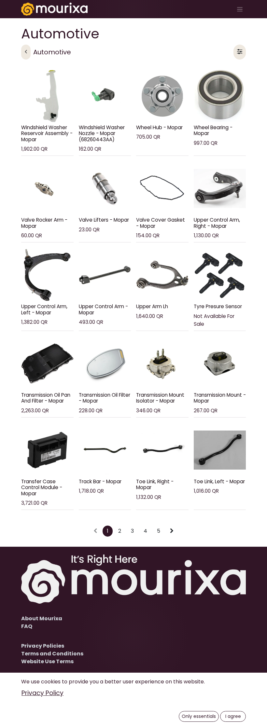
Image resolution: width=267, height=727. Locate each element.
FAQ (26, 626)
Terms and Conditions (52, 653)
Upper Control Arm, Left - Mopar (44, 309)
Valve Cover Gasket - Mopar (160, 222)
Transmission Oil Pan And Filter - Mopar (45, 397)
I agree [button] (233, 716)
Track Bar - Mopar (100, 481)
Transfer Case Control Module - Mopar (41, 487)
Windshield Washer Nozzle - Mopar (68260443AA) (102, 133)
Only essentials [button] (199, 716)
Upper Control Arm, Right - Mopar (217, 222)
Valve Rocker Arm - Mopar (44, 222)
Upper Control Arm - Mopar (103, 309)
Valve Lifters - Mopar (104, 219)
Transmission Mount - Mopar (220, 397)
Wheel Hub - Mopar (159, 127)
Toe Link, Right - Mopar (155, 484)
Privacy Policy (42, 693)
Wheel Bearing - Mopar (213, 130)
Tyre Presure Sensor (218, 306)
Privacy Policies (42, 646)
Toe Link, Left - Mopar (219, 481)
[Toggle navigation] (240, 9)
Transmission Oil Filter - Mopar (104, 397)
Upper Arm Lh (152, 306)
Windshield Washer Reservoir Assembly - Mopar (47, 133)
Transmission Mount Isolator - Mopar (160, 397)
